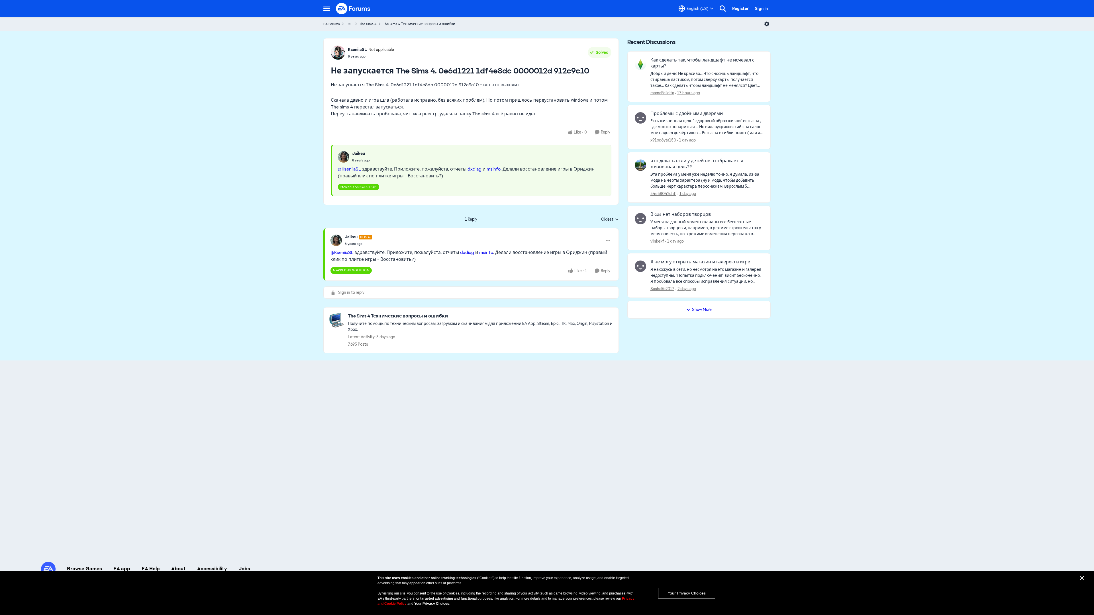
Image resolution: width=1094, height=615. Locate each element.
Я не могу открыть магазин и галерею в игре (700, 262)
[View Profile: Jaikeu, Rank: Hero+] (336, 240)
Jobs (244, 568)
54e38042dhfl (663, 193)
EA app (121, 568)
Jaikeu (358, 153)
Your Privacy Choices (687, 593)
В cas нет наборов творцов (680, 214)
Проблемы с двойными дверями (686, 113)
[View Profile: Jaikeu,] (343, 157)
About (178, 568)
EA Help (151, 568)
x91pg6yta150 (663, 140)
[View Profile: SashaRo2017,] (640, 266)
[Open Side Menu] (327, 8)
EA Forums (331, 24)
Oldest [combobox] (610, 219)
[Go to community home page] (353, 8)
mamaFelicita (662, 92)
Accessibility (212, 568)
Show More (702, 309)
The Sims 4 (368, 24)
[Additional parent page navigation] (349, 24)
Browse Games (84, 568)
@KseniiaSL (349, 169)
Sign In (761, 8)
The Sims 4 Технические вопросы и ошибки (419, 24)
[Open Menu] (767, 24)
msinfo (494, 169)
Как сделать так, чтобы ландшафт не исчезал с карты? (702, 63)
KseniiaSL (357, 49)
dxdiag (474, 169)
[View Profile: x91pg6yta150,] (640, 118)
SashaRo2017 (662, 288)
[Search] (722, 8)
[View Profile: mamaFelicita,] (640, 64)
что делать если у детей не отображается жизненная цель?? (696, 164)
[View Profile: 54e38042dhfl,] (640, 165)
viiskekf (657, 241)
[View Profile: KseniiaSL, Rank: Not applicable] (338, 53)
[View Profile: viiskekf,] (640, 218)
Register (740, 8)
